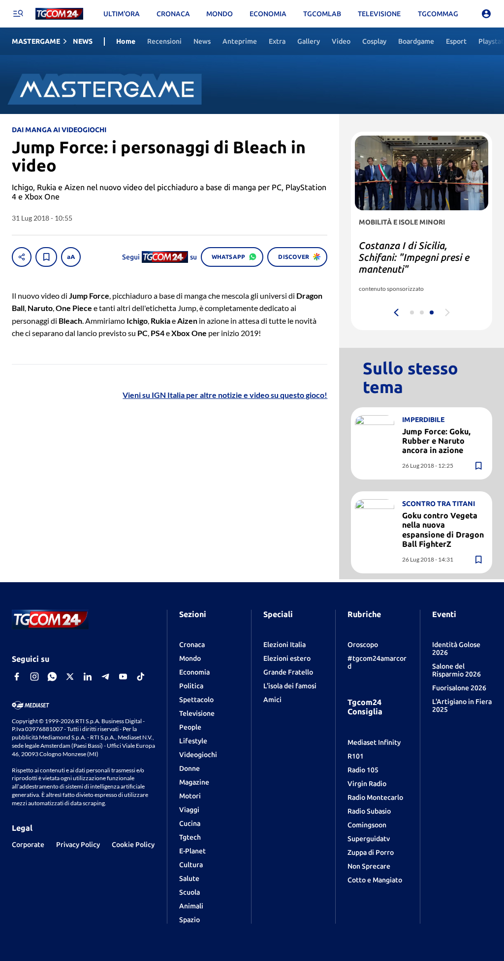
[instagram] (34, 676)
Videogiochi (198, 755)
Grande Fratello (288, 672)
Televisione (197, 713)
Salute (189, 878)
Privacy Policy (78, 844)
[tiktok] (141, 676)
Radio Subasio (369, 811)
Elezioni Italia (284, 645)
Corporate (28, 844)
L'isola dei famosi (289, 686)
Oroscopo (362, 645)
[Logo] (59, 14)
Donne (189, 768)
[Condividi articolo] (22, 257)
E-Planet (192, 851)
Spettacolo (196, 700)
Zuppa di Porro (370, 852)
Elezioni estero (287, 658)
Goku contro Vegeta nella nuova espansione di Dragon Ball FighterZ (443, 529)
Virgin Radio (366, 784)
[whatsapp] (52, 676)
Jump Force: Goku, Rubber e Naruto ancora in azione (436, 440)
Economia (194, 672)
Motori (190, 796)
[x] (70, 676)
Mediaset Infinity (374, 742)
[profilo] (486, 14)
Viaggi (189, 810)
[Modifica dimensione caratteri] (71, 257)
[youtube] (123, 676)
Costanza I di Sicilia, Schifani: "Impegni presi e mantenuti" (414, 257)
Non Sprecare (368, 866)
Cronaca (192, 645)
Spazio (189, 920)
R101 (355, 756)
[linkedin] (88, 676)
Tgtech (190, 837)
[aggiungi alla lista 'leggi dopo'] (46, 257)
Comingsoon (366, 825)
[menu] (17, 14)
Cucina (189, 823)
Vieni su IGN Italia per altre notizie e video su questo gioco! (225, 394)
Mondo (190, 658)
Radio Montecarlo (375, 797)
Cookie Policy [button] (133, 844)
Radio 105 (362, 770)
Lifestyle (193, 741)
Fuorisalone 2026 (459, 688)
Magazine (194, 782)
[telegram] (105, 676)
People (190, 727)
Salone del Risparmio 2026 (456, 670)
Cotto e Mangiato (374, 880)
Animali (191, 906)
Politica (191, 686)
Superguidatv (368, 839)
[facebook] (17, 676)
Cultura (191, 865)
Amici (272, 700)
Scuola (189, 892)
